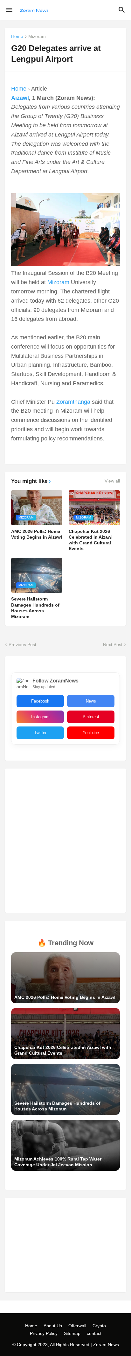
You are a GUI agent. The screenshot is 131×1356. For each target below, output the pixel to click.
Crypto (99, 1325)
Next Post (112, 644)
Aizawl (20, 98)
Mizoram (37, 36)
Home (17, 36)
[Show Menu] (8, 9)
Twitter (40, 732)
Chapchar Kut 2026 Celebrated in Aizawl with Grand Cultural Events (91, 540)
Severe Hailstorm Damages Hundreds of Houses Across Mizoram (35, 607)
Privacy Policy (44, 1333)
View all (112, 481)
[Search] (122, 9)
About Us (53, 1325)
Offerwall (77, 1325)
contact (94, 1333)
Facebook (40, 701)
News (91, 701)
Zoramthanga (73, 402)
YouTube (91, 732)
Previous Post (22, 644)
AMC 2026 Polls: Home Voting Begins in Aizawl (36, 534)
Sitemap (72, 1333)
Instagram (40, 716)
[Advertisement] (65, 840)
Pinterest (91, 716)
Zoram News (106, 1344)
